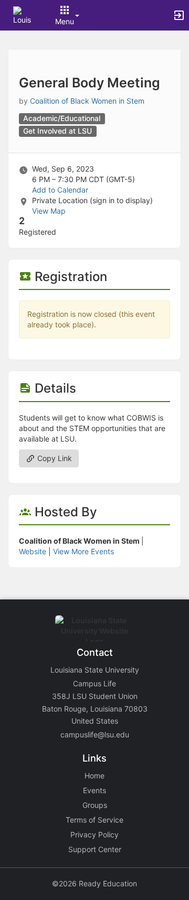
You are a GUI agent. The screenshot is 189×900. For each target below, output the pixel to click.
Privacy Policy (94, 834)
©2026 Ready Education (94, 883)
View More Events (83, 551)
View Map (49, 210)
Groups (94, 805)
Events (94, 790)
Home (94, 775)
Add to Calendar (60, 189)
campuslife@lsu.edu (94, 734)
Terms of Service (94, 819)
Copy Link (53, 458)
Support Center (94, 849)
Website (32, 551)
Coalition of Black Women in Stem (87, 100)
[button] (22, 14)
